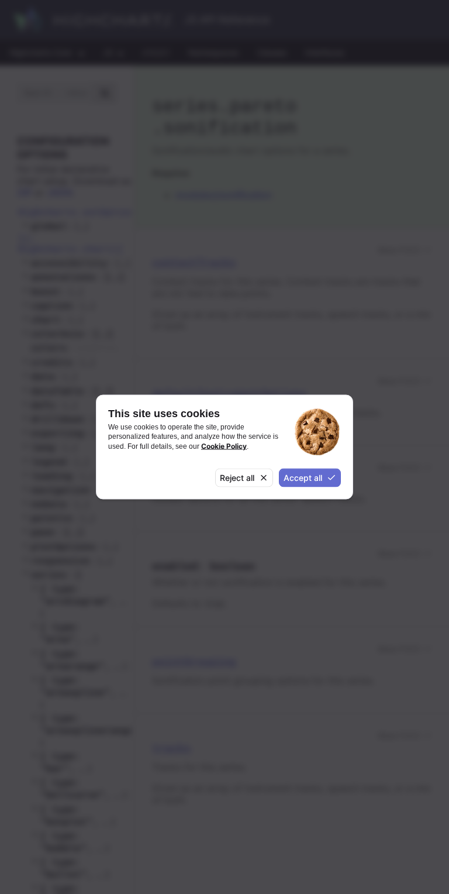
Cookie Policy (224, 445)
